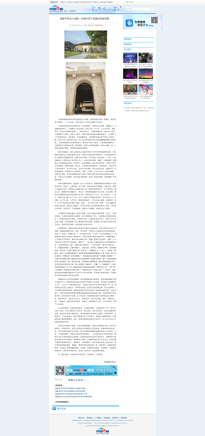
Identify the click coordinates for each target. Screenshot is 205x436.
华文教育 (77, 2)
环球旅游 (110, 2)
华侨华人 (63, 2)
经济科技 (83, 2)
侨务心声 (90, 2)
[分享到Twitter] (74, 380)
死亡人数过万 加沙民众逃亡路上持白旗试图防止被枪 (146, 66)
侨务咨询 (128, 103)
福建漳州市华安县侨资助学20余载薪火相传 (70, 388)
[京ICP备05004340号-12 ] (108, 420)
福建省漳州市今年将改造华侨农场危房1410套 (71, 394)
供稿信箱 (107, 418)
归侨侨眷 (72, 11)
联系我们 (90, 418)
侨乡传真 (103, 2)
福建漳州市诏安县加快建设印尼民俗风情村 (70, 391)
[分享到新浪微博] (77, 380)
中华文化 (70, 2)
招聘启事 (124, 418)
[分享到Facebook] (72, 380)
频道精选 (128, 44)
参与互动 (99, 25)
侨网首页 (54, 2)
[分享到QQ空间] (79, 380)
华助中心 (96, 2)
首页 (65, 11)
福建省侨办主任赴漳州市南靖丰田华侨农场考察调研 (73, 397)
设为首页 (131, 2)
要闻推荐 (128, 39)
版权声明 (115, 418)
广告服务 (98, 418)
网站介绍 (81, 418)
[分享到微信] (69, 380)
